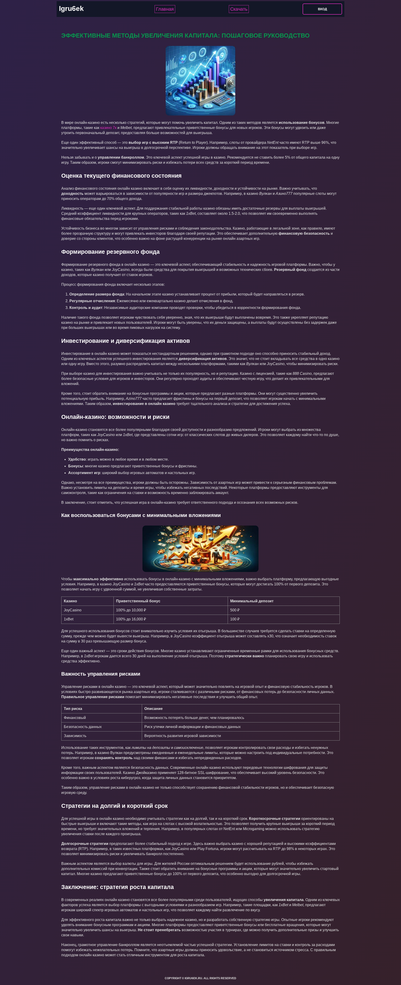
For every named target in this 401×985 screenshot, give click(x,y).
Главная (165, 9)
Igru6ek (71, 8)
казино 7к (108, 128)
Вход (322, 9)
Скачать (238, 9)
